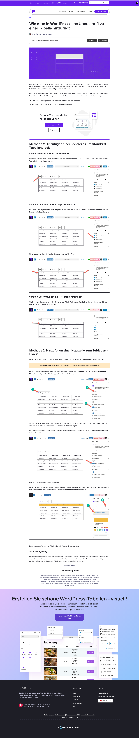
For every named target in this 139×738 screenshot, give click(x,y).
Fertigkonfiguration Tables (106, 696)
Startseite (62, 12)
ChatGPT (93, 40)
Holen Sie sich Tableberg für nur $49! (69, 617)
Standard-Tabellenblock (63, 159)
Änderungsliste (77, 703)
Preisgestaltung (103, 693)
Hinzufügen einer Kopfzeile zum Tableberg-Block (56, 104)
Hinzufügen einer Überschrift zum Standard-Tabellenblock (60, 101)
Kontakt (75, 700)
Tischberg (55, 359)
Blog (74, 693)
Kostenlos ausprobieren (53, 125)
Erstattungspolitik (73, 715)
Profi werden (54, 130)
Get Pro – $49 (101, 12)
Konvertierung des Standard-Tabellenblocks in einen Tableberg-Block (75, 365)
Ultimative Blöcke (47, 704)
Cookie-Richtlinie (88, 715)
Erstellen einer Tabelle (43, 86)
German (104, 701)
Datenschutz (60, 715)
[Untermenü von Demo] (73, 11)
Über (74, 706)
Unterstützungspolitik (69, 717)
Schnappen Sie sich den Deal (99, 3)
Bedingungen (49, 715)
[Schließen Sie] (137, 3)
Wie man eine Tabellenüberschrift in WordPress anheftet (59, 546)
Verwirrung (104, 40)
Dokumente (76, 696)
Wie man (32, 18)
